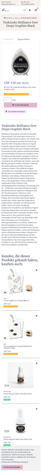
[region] (20, 39)
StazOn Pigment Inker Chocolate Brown (18, 394)
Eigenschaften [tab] (24, 39)
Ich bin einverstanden (12, 467)
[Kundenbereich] (29, 10)
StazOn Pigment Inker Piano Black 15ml (18, 439)
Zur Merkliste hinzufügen (16, 111)
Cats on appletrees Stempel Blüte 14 (16, 300)
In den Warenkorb (21, 105)
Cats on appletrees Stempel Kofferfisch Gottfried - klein (18, 347)
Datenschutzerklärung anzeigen (14, 462)
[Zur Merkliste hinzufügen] (36, 270)
